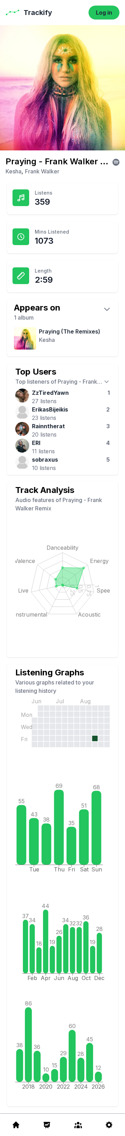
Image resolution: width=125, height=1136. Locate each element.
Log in (104, 12)
